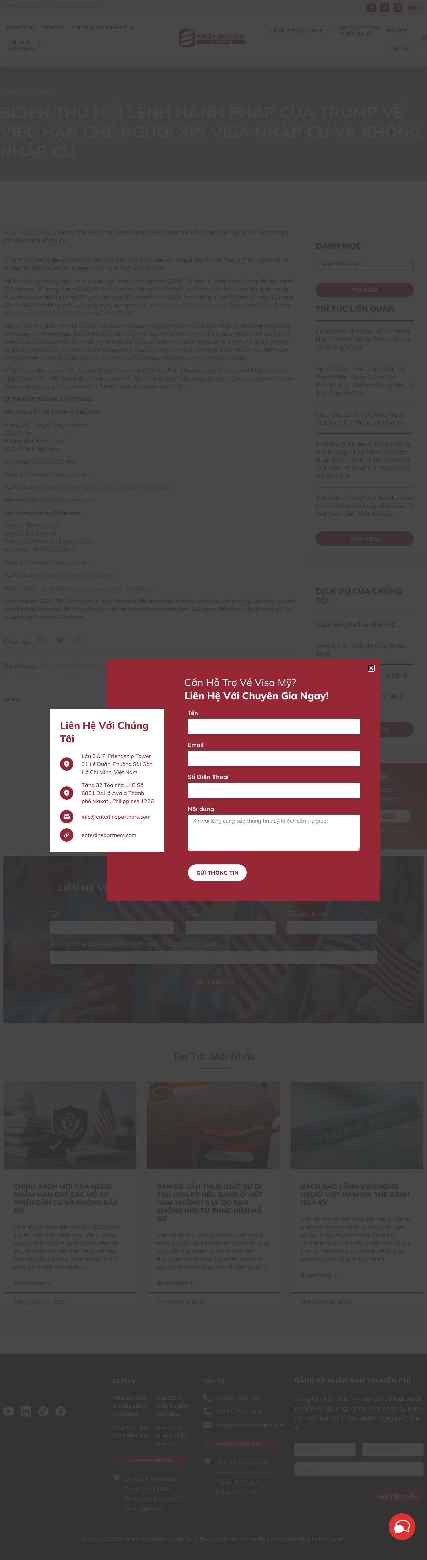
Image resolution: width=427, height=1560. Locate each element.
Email (196, 745)
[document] (213, 780)
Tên (193, 713)
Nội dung (201, 809)
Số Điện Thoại (208, 777)
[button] (371, 668)
